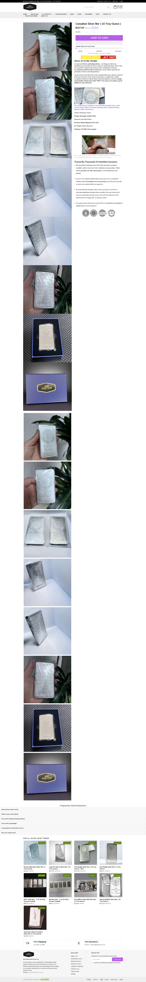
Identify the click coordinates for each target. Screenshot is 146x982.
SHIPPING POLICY (76, 959)
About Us (44, 16)
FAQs (97, 14)
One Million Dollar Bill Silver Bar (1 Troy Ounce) (85, 900)
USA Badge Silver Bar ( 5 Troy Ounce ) (110, 868)
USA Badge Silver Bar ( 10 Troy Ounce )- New (85, 868)
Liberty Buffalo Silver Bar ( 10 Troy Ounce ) (110, 900)
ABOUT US (74, 956)
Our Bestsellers (61, 14)
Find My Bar (34, 14)
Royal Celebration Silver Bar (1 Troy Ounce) (34, 868)
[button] (99, 43)
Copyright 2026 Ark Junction (31, 979)
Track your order (31, 16)
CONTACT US (75, 969)
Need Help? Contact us (104, 1)
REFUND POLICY (76, 961)
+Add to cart (99, 37)
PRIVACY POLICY (76, 964)
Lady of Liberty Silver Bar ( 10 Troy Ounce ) (59, 868)
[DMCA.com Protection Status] (44, 979)
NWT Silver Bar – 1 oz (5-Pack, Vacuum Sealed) (34, 900)
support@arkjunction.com (36, 972)
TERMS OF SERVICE (77, 966)
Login (121, 1)
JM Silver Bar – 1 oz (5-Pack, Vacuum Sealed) (59, 900)
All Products (47, 14)
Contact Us (107, 14)
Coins (79, 14)
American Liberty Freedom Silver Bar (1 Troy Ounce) (33, 933)
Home (25, 14)
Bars (72, 14)
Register (115, 1)
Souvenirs (88, 14)
